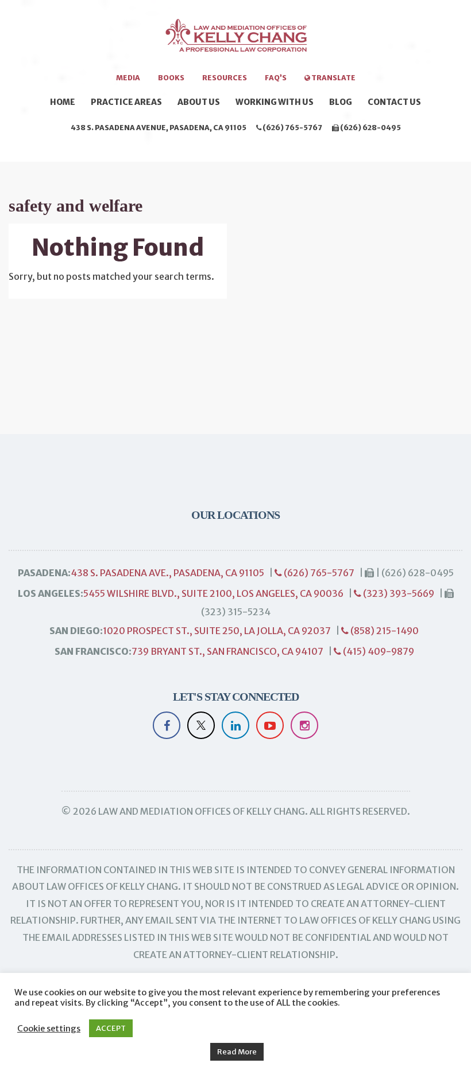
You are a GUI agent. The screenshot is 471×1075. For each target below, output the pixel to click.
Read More (237, 1052)
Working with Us (274, 102)
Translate (333, 77)
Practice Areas (126, 102)
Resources (224, 77)
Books (171, 77)
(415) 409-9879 (377, 651)
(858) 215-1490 (384, 630)
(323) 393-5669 (397, 593)
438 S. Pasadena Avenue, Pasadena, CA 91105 (158, 127)
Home (62, 102)
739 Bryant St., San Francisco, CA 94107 (227, 651)
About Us (198, 102)
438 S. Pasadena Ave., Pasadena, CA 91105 (167, 572)
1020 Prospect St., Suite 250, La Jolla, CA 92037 (217, 630)
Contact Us (394, 102)
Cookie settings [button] (48, 1028)
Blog (340, 102)
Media (128, 77)
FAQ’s (276, 77)
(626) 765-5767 (291, 127)
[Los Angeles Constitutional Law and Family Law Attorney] (235, 41)
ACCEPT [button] (111, 1028)
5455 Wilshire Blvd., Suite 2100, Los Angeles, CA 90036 (213, 593)
